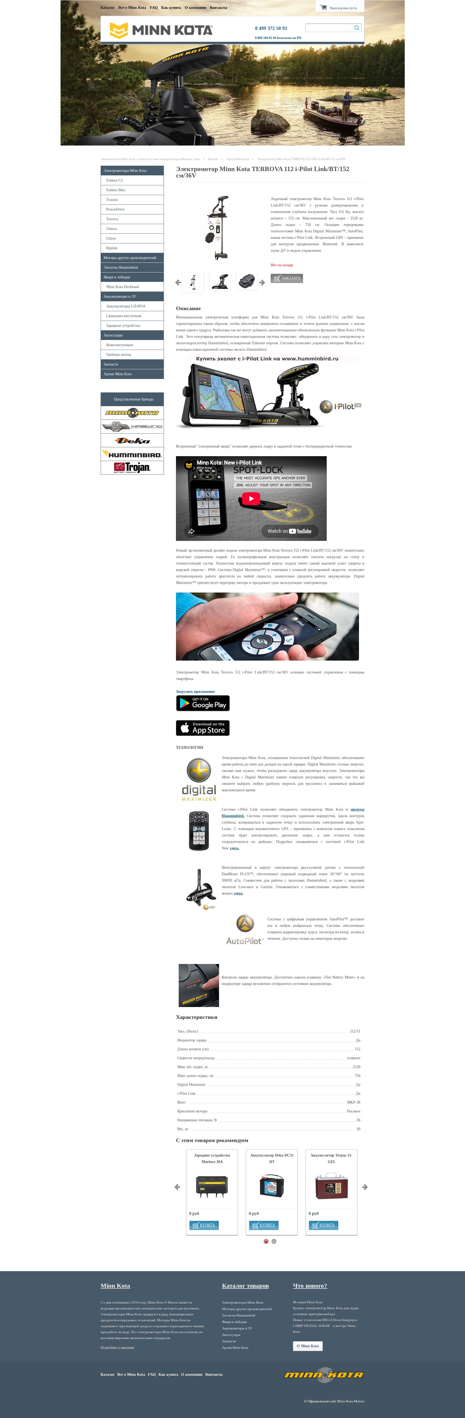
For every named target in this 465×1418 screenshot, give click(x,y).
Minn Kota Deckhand (122, 287)
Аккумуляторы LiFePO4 (125, 306)
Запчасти (111, 364)
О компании (195, 8)
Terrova (112, 219)
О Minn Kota (308, 1346)
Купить (207, 1225)
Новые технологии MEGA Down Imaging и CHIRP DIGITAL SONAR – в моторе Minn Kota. (325, 1326)
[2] (274, 1241)
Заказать (291, 278)
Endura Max (115, 190)
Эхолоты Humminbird (121, 267)
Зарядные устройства (123, 326)
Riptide (111, 248)
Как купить (171, 8)
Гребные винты (118, 355)
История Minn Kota (308, 1302)
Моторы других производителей (130, 258)
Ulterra (111, 229)
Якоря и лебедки (117, 277)
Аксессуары (113, 335)
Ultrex (111, 238)
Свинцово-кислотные (123, 316)
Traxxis (112, 200)
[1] (266, 1241)
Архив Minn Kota (238, 159)
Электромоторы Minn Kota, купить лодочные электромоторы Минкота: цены (150, 159)
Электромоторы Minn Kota (125, 171)
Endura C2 (114, 180)
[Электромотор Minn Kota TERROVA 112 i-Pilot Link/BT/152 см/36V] (217, 265)
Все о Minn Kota (132, 8)
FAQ (154, 8)
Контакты (218, 8)
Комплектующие (119, 345)
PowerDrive (115, 209)
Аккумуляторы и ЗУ (120, 297)
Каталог (108, 8)
